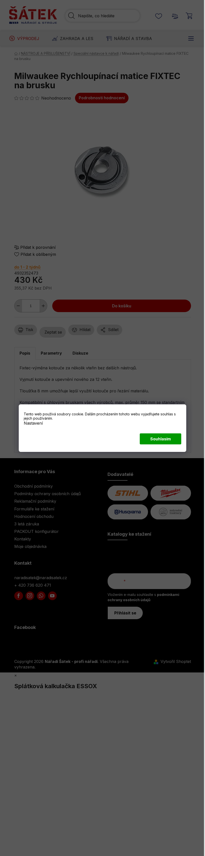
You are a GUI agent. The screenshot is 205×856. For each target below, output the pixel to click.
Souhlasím (160, 438)
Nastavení (33, 422)
